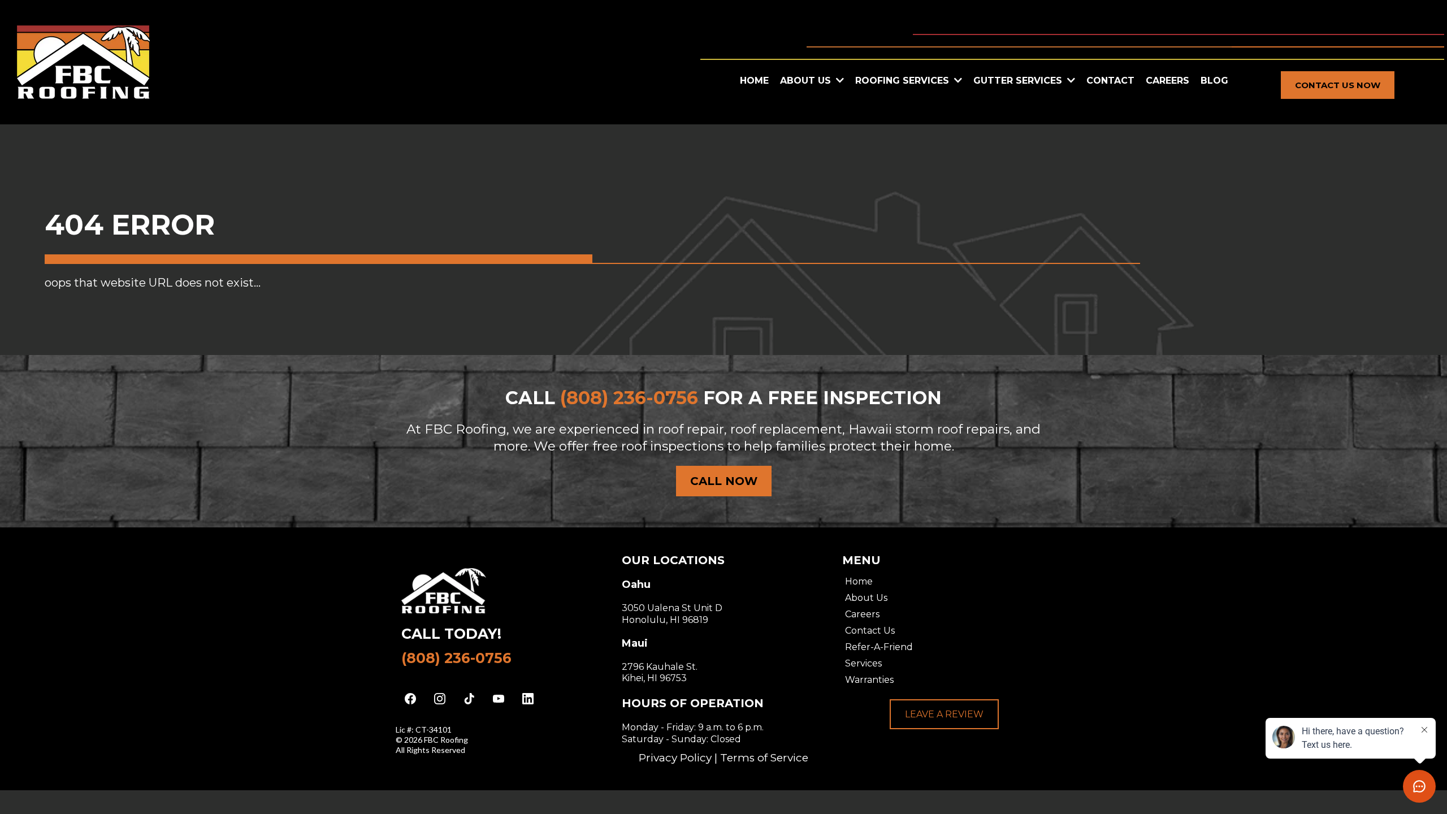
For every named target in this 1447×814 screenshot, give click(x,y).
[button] (957, 80)
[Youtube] (498, 698)
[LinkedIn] (528, 698)
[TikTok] (469, 698)
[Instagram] (439, 698)
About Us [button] (807, 80)
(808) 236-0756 (456, 658)
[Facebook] (410, 698)
